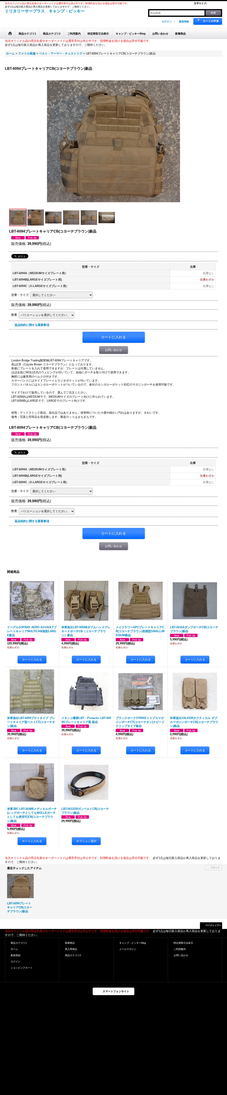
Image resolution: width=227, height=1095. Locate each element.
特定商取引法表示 (183, 943)
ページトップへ (213, 925)
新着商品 (70, 943)
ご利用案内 (180, 949)
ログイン (167, 21)
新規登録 (184, 21)
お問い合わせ (113, 350)
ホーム (14, 949)
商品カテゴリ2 (73, 955)
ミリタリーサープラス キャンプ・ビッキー (45, 11)
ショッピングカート (22, 967)
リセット (215, 867)
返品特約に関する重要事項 (32, 325)
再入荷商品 (71, 949)
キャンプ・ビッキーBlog (132, 943)
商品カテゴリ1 (19, 943)
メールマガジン (127, 949)
